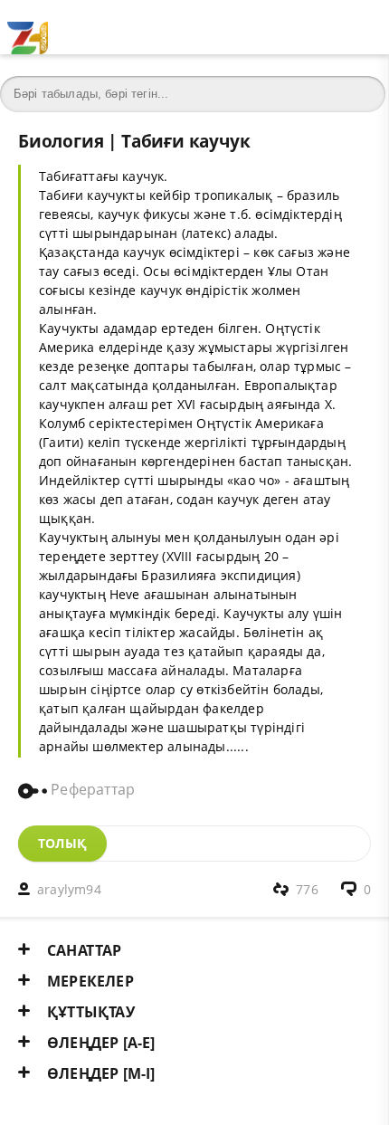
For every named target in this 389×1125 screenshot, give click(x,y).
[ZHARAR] (27, 27)
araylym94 (69, 889)
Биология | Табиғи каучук (134, 141)
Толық (62, 843)
